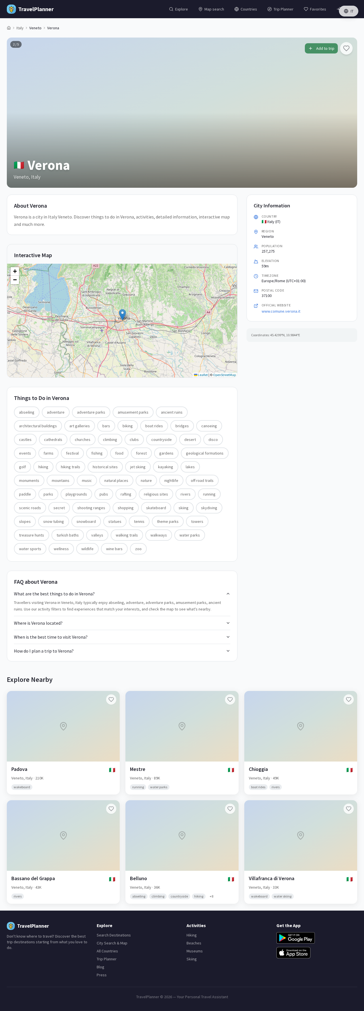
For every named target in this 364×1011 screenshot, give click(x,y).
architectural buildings (38, 425)
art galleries (79, 425)
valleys (97, 535)
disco (213, 439)
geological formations (205, 453)
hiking (43, 466)
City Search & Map (112, 943)
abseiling (26, 412)
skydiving (209, 507)
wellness (61, 548)
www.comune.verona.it (281, 311)
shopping (126, 507)
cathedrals (53, 439)
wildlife (87, 548)
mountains (60, 480)
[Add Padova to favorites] (111, 699)
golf (22, 466)
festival (72, 453)
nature (146, 480)
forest (141, 453)
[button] (122, 315)
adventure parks (91, 412)
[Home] (9, 28)
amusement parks (133, 412)
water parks (189, 535)
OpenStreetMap (224, 375)
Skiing (192, 959)
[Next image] (348, 112)
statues (114, 521)
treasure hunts (31, 535)
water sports (30, 548)
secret (59, 507)
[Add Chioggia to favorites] (349, 699)
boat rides (154, 425)
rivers (186, 494)
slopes (25, 521)
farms (48, 453)
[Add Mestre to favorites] (230, 699)
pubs (104, 494)
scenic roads (30, 507)
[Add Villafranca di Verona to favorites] (349, 809)
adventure (56, 412)
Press (102, 974)
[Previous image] (16, 112)
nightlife (171, 480)
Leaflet (202, 375)
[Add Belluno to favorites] (230, 809)
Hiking (192, 935)
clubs (134, 439)
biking (128, 425)
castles (25, 439)
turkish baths (68, 535)
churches (82, 439)
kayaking (165, 466)
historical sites (105, 466)
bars (106, 425)
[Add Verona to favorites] (346, 48)
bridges (182, 425)
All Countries (107, 951)
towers (197, 521)
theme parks (168, 521)
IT (352, 11)
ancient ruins (172, 412)
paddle (25, 494)
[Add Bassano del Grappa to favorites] (111, 809)
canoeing (209, 425)
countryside (161, 439)
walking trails (127, 535)
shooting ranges (91, 507)
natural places (116, 480)
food (119, 453)
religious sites (156, 494)
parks (48, 494)
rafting (126, 494)
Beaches (194, 943)
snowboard (86, 521)
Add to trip (325, 48)
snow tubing (53, 521)
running (209, 494)
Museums (195, 951)
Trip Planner (107, 959)
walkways (158, 535)
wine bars (114, 548)
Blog (100, 966)
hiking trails (70, 466)
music (87, 480)
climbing (110, 439)
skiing (184, 507)
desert (190, 439)
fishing (97, 453)
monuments (29, 480)
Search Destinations (114, 935)
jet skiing (138, 466)
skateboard (156, 507)
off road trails (202, 480)
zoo (138, 548)
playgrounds (76, 494)
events (25, 453)
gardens (166, 453)
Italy (20, 27)
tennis (139, 521)
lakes (190, 466)
